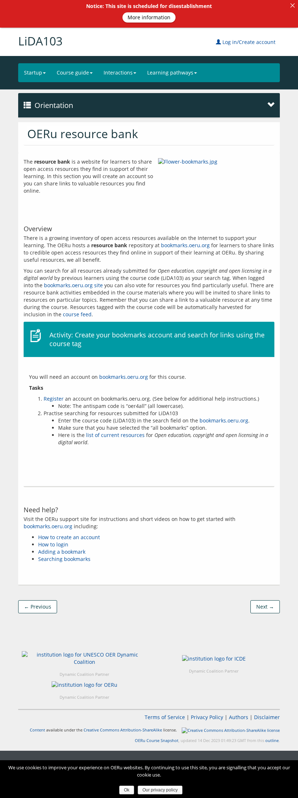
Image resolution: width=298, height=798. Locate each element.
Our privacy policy (160, 790)
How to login (53, 544)
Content (37, 730)
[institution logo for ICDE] (214, 658)
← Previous (37, 606)
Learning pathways (170, 72)
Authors (238, 717)
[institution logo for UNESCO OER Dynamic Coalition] (84, 658)
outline (272, 740)
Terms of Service (165, 717)
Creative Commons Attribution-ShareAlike (123, 730)
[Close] (292, 5)
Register (54, 398)
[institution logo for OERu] (84, 685)
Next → (265, 606)
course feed (77, 314)
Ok (126, 790)
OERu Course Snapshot (156, 740)
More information (149, 17)
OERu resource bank (82, 133)
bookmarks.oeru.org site (73, 285)
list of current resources (115, 435)
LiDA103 (40, 41)
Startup (33, 72)
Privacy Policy (207, 717)
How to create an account (69, 537)
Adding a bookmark (61, 551)
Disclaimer (267, 717)
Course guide (73, 72)
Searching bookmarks (64, 559)
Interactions (118, 72)
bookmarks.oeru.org (185, 245)
